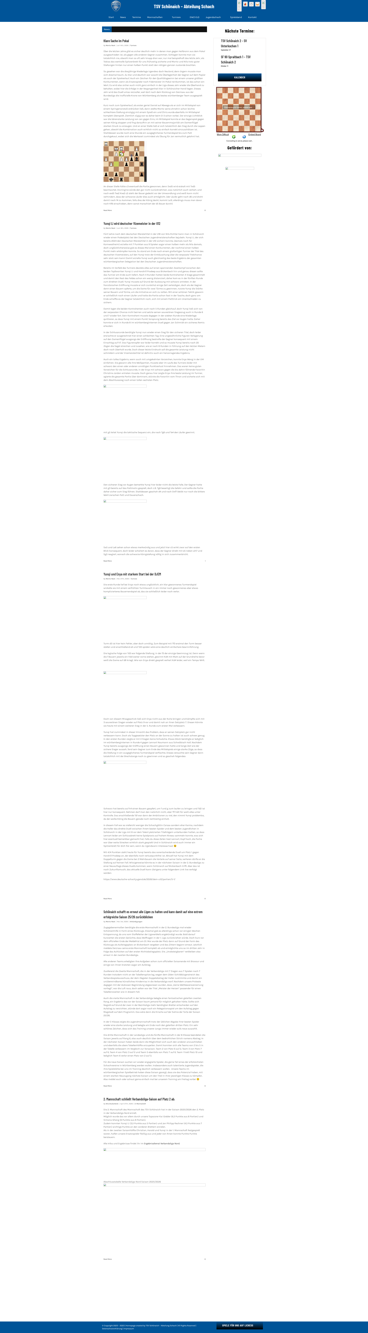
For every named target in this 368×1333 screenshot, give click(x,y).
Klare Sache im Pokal (116, 41)
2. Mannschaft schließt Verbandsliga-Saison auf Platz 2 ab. (139, 1099)
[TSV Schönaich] (263, 4)
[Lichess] (251, 4)
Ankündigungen (136, 922)
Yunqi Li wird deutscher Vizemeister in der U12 (131, 223)
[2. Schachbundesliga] (257, 4)
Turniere (133, 45)
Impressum (129, 1328)
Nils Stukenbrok (112, 1104)
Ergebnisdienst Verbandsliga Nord (162, 1143)
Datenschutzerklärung (112, 1328)
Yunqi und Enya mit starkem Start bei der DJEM (132, 574)
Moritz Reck (110, 45)
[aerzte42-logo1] (239, 155)
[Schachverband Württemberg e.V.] (239, 6)
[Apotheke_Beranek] (239, 168)
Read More (107, 210)
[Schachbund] (245, 4)
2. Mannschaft (140, 1104)
